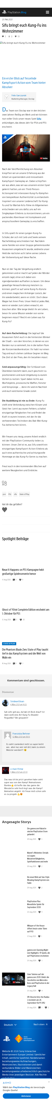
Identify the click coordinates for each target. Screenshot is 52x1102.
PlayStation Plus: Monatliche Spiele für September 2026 (35, 904)
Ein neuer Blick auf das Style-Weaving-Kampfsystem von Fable (38, 880)
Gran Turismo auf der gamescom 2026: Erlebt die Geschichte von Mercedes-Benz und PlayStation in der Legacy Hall (38, 980)
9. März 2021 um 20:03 (18, 772)
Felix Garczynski (19, 95)
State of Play (24, 494)
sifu (15, 494)
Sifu (39, 118)
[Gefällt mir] (20, 579)
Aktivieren (26, 1096)
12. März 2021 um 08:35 (21, 736)
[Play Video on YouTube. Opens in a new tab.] (44, 158)
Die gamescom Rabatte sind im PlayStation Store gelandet (37, 831)
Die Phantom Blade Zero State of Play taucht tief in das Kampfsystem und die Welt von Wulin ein (25, 653)
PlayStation (17, 12)
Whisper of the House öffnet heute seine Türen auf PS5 (37, 928)
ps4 (4, 494)
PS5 (9, 494)
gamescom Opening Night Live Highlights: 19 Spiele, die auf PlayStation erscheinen (38, 952)
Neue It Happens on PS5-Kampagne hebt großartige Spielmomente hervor (23, 571)
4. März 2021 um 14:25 (18, 704)
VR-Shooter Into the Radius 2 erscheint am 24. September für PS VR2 (38, 999)
